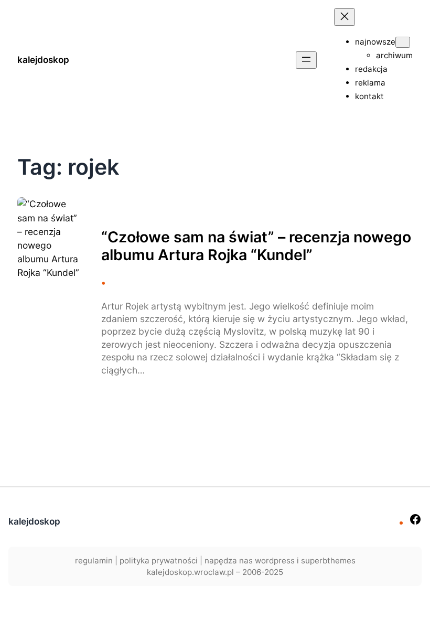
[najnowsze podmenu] (402, 42)
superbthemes (328, 560)
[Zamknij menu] (344, 17)
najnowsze (375, 42)
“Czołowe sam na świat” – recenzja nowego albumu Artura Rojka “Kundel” (256, 246)
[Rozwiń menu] (306, 60)
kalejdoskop (43, 59)
